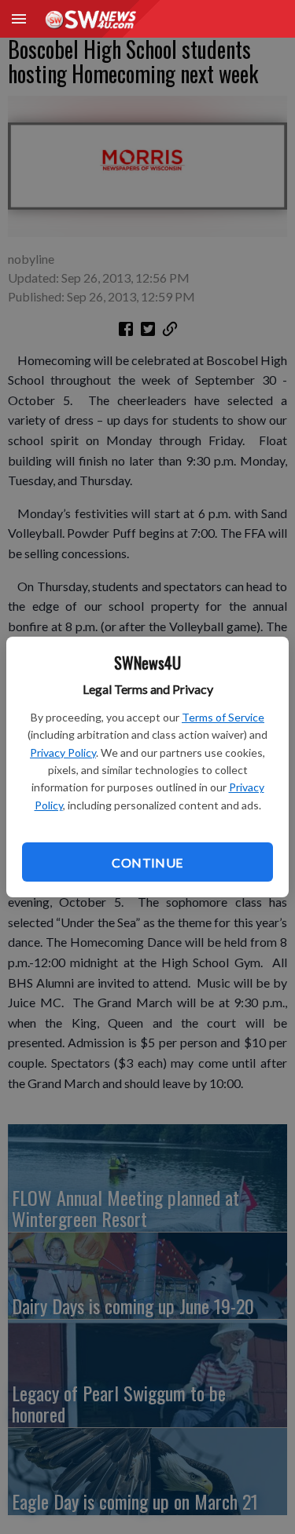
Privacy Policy (63, 752)
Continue (147, 862)
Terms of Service (223, 717)
